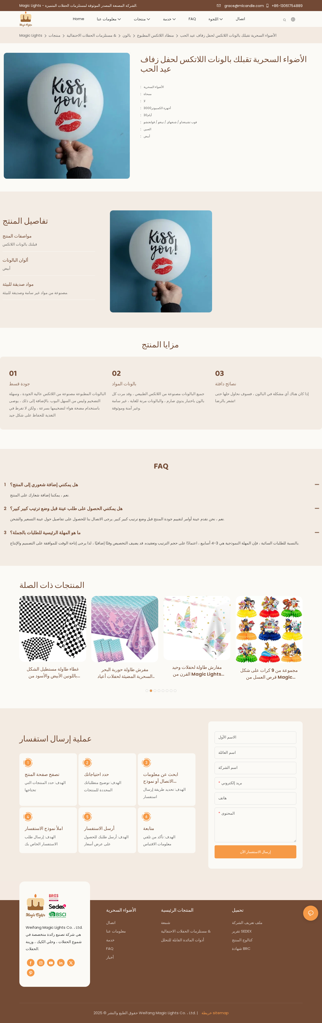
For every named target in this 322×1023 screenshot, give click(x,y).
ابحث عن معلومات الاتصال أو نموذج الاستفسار (160, 777)
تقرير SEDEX (242, 931)
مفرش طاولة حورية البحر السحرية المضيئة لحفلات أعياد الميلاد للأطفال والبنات (124, 673)
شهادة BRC (241, 948)
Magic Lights (30, 35)
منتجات (54, 35)
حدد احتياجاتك (96, 774)
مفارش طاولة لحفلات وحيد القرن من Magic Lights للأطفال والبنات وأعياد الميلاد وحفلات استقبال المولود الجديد (197, 670)
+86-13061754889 (287, 5)
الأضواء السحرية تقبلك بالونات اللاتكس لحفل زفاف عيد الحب (228, 35)
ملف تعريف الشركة (247, 922)
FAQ (109, 948)
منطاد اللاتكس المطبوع (155, 35)
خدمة (110, 940)
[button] (147, 691)
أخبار (110, 957)
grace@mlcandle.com (243, 5)
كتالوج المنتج (242, 940)
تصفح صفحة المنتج (42, 774)
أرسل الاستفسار (99, 828)
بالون (127, 35)
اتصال (110, 922)
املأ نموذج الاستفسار (44, 828)
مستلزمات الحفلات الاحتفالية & (91, 35)
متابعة (148, 828)
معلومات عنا (116, 931)
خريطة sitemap (214, 1012)
